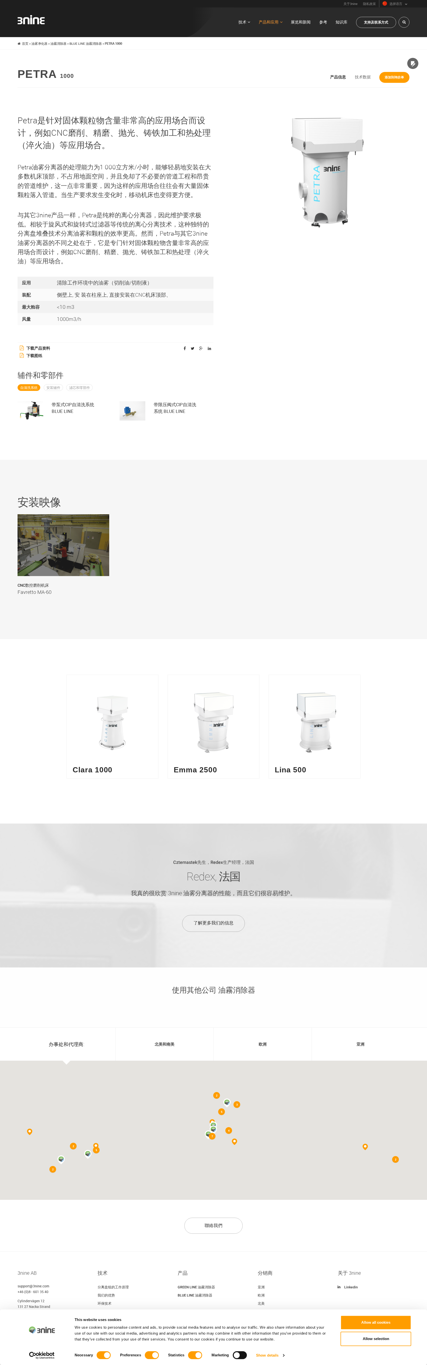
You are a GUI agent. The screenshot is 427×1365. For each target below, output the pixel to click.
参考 (323, 22)
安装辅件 (53, 387)
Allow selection (376, 1339)
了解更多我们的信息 (213, 923)
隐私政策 (369, 4)
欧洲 (261, 1295)
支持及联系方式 (376, 22)
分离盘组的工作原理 (113, 1287)
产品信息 (338, 77)
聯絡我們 (213, 1225)
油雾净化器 (39, 43)
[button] (213, 1129)
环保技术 (104, 1303)
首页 (25, 43)
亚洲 (261, 1287)
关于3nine (350, 4)
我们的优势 (106, 1295)
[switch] (152, 1355)
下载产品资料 (38, 348)
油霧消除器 (58, 43)
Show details (267, 1355)
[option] (63, 559)
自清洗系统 (29, 387)
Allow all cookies (375, 1322)
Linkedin (351, 1287)
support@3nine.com (33, 1286)
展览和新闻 (301, 22)
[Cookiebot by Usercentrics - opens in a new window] (42, 1355)
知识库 (341, 22)
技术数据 (363, 77)
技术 (242, 22)
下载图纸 (34, 355)
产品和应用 (268, 22)
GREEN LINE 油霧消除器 (196, 1287)
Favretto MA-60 (35, 592)
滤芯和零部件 (79, 387)
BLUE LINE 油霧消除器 (85, 43)
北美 (261, 1303)
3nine (31, 19)
